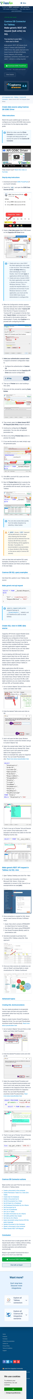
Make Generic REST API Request (14, 1228)
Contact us (5, 1343)
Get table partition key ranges (13, 1216)
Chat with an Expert (16, 1265)
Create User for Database (11, 1197)
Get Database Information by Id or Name (16, 1205)
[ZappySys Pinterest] (14, 1361)
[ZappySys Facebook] (4, 1361)
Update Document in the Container (14, 1224)
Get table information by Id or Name (15, 1214)
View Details (10, 74)
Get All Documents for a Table (13, 1201)
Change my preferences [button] (13, 1393)
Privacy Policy (6, 1346)
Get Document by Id (10, 1207)
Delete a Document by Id (11, 1199)
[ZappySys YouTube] (18, 1361)
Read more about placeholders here (18, 759)
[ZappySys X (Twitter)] (7, 1361)
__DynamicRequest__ (13, 612)
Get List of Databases (10, 1209)
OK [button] (13, 1389)
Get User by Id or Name (11, 1218)
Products (5, 1336)
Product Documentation (8, 1341)
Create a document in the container (14, 1190)
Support (5, 1350)
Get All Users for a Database (12, 1203)
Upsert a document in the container (14, 1226)
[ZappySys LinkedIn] (11, 1361)
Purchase (5, 1338)
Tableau (16, 97)
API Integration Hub (7, 97)
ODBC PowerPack (22, 182)
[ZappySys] (6, 3)
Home (4, 1334)
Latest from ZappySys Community (13, 1368)
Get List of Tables (9, 1211)
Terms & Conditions (7, 1348)
